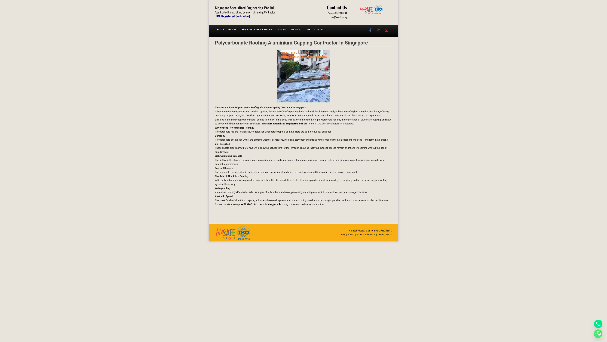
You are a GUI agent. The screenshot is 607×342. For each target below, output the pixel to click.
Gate (307, 29)
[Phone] (598, 324)
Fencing (232, 29)
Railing (282, 29)
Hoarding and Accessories (258, 29)
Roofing (296, 29)
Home (220, 29)
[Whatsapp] (598, 333)
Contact (319, 29)
